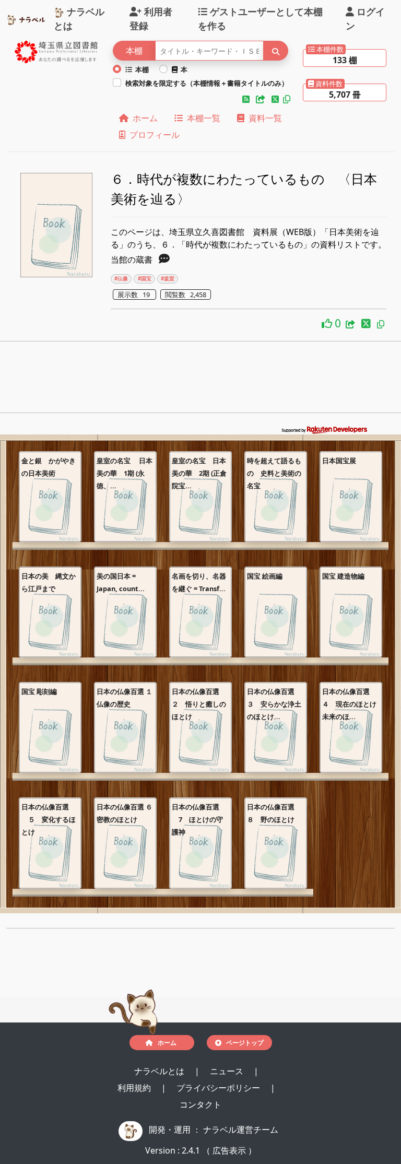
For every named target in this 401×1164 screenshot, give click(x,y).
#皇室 (167, 278)
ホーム (143, 118)
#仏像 (121, 278)
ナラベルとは (79, 18)
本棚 (140, 69)
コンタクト (200, 1104)
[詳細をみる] (164, 259)
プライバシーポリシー (219, 1088)
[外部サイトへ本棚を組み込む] (261, 99)
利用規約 (135, 1088)
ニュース (227, 1071)
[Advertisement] (200, 380)
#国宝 (144, 278)
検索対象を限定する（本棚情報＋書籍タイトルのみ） (206, 83)
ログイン (365, 18)
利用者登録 (150, 18)
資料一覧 (263, 118)
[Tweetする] (276, 99)
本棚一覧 (201, 118)
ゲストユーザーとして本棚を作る (260, 18)
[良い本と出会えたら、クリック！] (328, 323)
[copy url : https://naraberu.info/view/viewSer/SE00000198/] (380, 324)
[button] (247, 99)
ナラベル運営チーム (240, 1129)
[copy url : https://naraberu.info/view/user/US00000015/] (286, 99)
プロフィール (152, 134)
